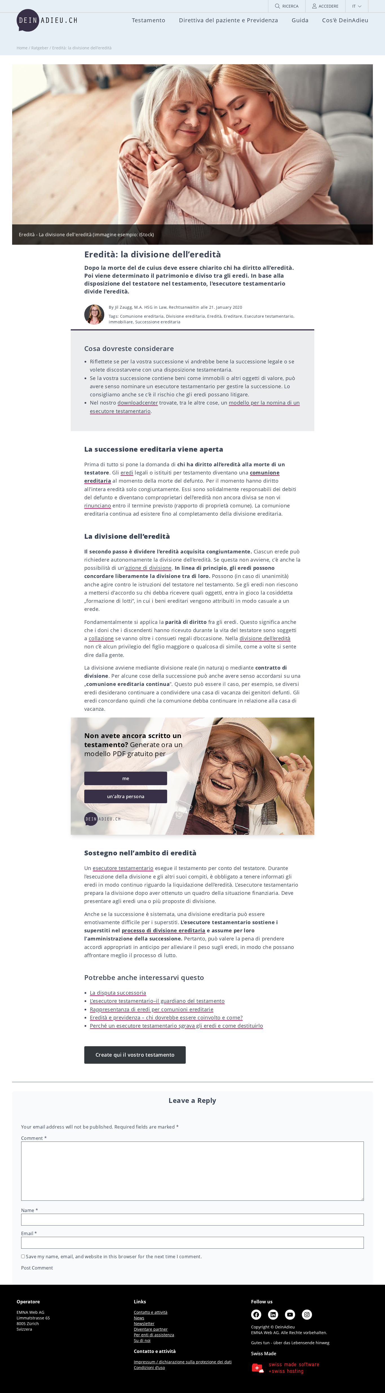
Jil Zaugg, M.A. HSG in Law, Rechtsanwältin (157, 307)
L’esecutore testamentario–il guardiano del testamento (157, 1000)
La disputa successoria (118, 992)
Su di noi (142, 1340)
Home (22, 47)
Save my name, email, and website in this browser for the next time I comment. (114, 1256)
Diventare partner (151, 1329)
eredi (127, 472)
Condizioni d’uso (149, 1367)
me (125, 778)
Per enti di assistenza (154, 1334)
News (139, 1318)
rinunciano (97, 505)
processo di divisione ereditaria (163, 930)
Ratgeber (39, 47)
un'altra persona (125, 796)
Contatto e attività (150, 1312)
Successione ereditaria (158, 321)
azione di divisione (148, 567)
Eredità (214, 316)
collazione (101, 638)
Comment (34, 1138)
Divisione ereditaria (185, 316)
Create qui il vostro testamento (135, 1054)
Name (29, 1210)
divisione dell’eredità (265, 638)
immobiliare (121, 321)
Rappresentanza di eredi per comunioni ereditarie (151, 1009)
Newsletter (144, 1323)
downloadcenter (138, 402)
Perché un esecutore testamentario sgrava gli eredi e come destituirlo (176, 1025)
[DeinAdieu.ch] (47, 20)
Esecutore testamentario (268, 316)
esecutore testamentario (123, 868)
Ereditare (233, 316)
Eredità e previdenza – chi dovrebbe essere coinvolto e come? (166, 1017)
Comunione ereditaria (142, 316)
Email (29, 1233)
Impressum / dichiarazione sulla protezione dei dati (183, 1362)
